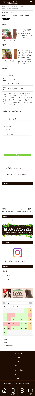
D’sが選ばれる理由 (18, 353)
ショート (7, 275)
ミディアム (8, 279)
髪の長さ (5, 271)
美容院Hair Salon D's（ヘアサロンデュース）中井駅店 (19, 383)
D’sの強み (17, 357)
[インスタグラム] (17, 253)
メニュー (17, 374)
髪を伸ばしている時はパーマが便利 (15, 15)
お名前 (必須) (7, 126)
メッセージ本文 (8, 134)
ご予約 (18, 378)
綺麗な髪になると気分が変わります (16, 168)
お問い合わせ (17, 366)
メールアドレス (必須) (10, 119)
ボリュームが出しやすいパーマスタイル (18, 174)
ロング (7, 283)
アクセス (17, 362)
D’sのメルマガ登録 (18, 370)
